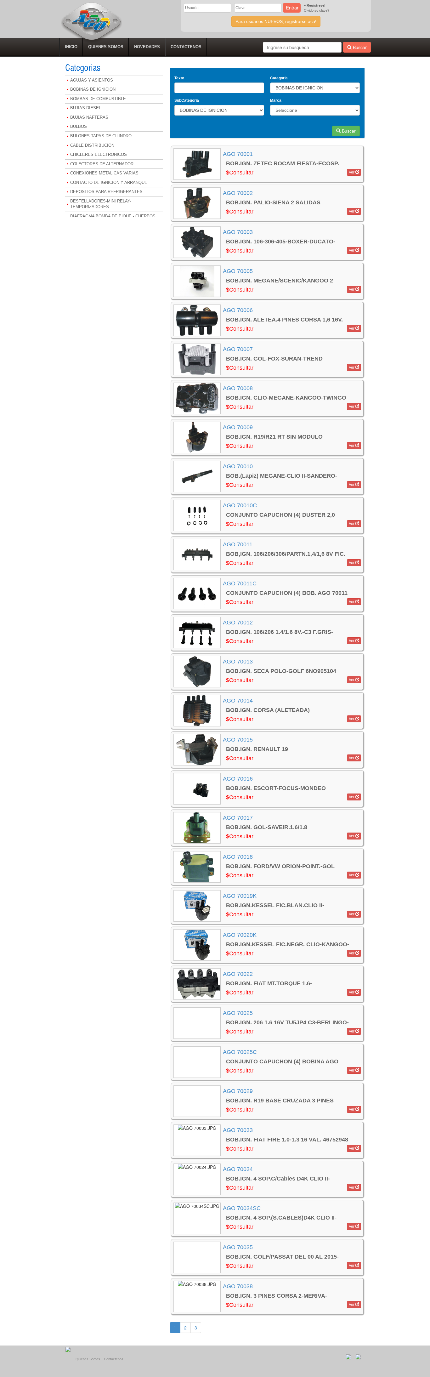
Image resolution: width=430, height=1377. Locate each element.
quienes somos (105, 46)
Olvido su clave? (316, 10)
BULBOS (78, 126)
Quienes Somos (88, 1359)
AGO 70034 (238, 1169)
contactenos (186, 46)
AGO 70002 (238, 193)
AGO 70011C (240, 583)
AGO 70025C (240, 1052)
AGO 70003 (238, 232)
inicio (71, 46)
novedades (147, 46)
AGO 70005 (238, 271)
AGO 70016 (238, 779)
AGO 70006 (238, 310)
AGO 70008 (238, 388)
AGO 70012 (238, 622)
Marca (275, 100)
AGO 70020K (240, 935)
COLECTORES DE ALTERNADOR (101, 164)
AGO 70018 (238, 857)
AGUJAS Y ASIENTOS (91, 80)
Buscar (359, 47)
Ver (352, 172)
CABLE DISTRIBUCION (92, 145)
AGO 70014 (238, 700)
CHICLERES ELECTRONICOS (98, 154)
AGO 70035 (238, 1247)
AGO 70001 (238, 154)
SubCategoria (186, 100)
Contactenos (113, 1359)
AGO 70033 (238, 1130)
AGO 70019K (240, 896)
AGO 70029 (238, 1091)
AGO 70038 (238, 1286)
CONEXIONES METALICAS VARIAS (104, 173)
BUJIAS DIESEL (85, 107)
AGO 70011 (237, 544)
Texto (179, 78)
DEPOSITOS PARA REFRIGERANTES (106, 191)
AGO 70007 (238, 349)
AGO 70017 (238, 818)
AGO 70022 (238, 974)
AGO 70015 (238, 740)
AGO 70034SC (242, 1208)
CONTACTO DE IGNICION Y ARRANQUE (108, 182)
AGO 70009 (238, 427)
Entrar (292, 7)
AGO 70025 (238, 1013)
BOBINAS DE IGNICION (93, 89)
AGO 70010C (240, 505)
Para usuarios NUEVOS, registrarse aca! (275, 21)
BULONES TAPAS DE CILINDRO (101, 136)
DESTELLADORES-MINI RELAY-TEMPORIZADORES (100, 204)
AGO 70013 (238, 661)
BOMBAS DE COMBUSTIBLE (98, 98)
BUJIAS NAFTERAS (89, 117)
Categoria (279, 78)
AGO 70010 (238, 466)
